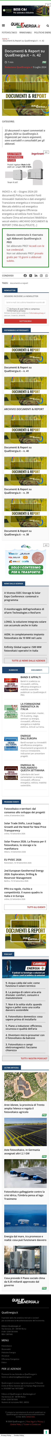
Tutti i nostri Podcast (34, 1058)
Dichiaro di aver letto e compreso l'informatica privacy (23, 310)
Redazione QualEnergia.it (18, 67)
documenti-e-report (19, 283)
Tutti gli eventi (36, 907)
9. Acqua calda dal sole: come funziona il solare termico (23, 984)
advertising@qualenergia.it (20, 1377)
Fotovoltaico (9, 32)
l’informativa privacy (36, 313)
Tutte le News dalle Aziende (28, 660)
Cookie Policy (15, 1424)
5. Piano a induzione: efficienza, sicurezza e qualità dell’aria (24, 1027)
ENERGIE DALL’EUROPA (29, 737)
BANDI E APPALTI (31, 677)
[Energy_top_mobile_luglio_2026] (25, 10)
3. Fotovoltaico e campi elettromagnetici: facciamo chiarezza (21, 1047)
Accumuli (5, 1356)
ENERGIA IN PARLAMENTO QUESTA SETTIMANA (32, 768)
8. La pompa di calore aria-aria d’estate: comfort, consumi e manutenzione (23, 995)
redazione (30, 1417)
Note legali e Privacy (35, 1421)
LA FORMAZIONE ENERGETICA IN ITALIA (30, 706)
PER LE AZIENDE (11, 1368)
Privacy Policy (6, 1435)
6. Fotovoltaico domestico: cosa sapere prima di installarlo (24, 1018)
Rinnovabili (25, 32)
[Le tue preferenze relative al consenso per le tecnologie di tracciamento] (46, 1432)
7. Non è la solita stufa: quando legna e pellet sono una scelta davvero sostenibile (24, 1007)
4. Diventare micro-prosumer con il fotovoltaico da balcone (25, 1036)
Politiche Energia (9, 1352)
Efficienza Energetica (10, 1359)
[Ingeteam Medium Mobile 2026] (25, 167)
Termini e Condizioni (32, 1424)
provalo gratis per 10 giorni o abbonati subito (25, 257)
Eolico (4, 1362)
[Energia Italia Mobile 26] (25, 560)
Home (4, 39)
